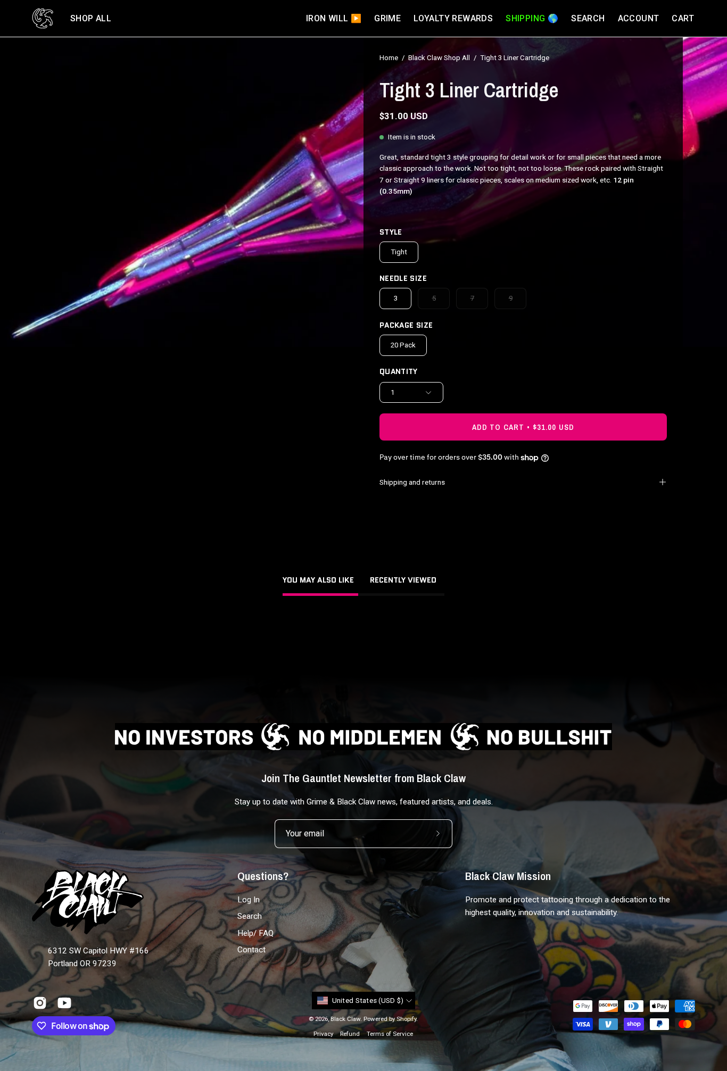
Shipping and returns (412, 482)
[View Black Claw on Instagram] (40, 1003)
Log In (248, 899)
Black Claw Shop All (439, 58)
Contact (251, 949)
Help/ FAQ (255, 933)
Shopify (406, 1019)
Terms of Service (390, 1033)
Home (388, 58)
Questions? (262, 876)
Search (249, 916)
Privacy (323, 1033)
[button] (91, 18)
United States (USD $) (368, 1000)
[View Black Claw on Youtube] (64, 1003)
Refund (350, 1033)
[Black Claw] (42, 18)
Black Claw (345, 1019)
